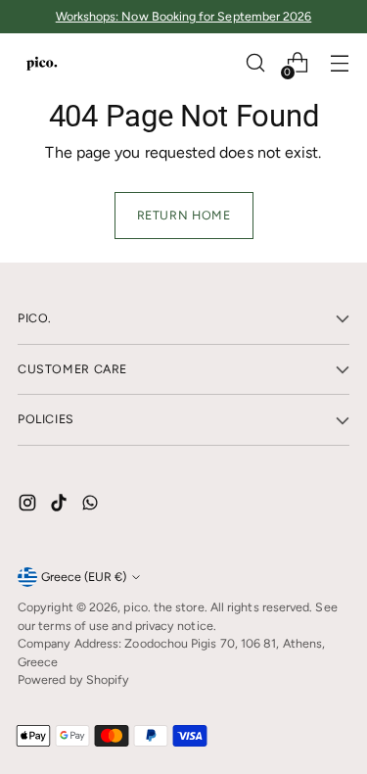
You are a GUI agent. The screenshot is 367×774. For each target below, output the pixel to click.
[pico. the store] (42, 62)
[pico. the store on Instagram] (29, 506)
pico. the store (163, 607)
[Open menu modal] (339, 63)
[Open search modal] (255, 63)
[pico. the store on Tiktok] (60, 506)
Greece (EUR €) (83, 576)
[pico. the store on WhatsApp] (92, 506)
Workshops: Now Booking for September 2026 (184, 16)
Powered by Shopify (73, 679)
